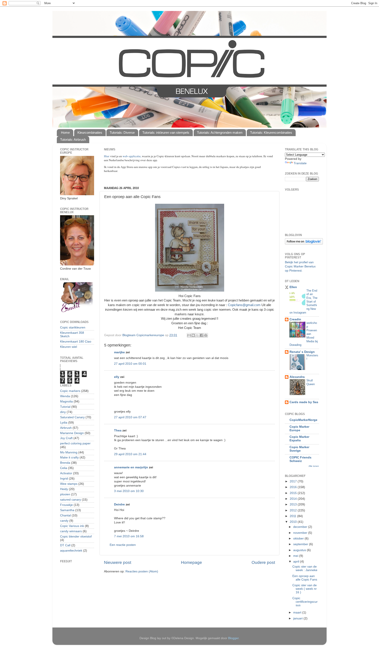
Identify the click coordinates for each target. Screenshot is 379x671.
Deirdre (119, 504)
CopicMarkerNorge (303, 420)
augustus (300, 550)
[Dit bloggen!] (193, 335)
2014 (294, 498)
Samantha (67, 510)
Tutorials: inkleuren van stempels (165, 132)
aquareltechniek (71, 550)
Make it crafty (69, 457)
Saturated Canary (72, 417)
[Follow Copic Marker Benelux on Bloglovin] (304, 243)
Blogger (233, 638)
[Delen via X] (197, 335)
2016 (294, 487)
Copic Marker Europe (299, 428)
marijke (119, 352)
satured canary (70, 499)
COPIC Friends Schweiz (300, 459)
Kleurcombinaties (89, 132)
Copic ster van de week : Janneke (304, 568)
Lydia (63, 422)
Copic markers (70, 391)
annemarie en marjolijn (131, 467)
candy (64, 520)
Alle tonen (314, 466)
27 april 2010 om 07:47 (130, 417)
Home (65, 132)
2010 (294, 521)
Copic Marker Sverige (299, 449)
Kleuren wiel (68, 346)
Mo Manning (68, 452)
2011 (293, 516)
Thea (118, 430)
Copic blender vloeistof (76, 536)
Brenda (65, 462)
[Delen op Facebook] (201, 335)
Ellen (293, 287)
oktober (299, 538)
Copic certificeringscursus (305, 602)
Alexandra (297, 377)
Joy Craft (66, 438)
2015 (294, 493)
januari (298, 618)
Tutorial (65, 406)
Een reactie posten (123, 545)
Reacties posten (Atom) (141, 571)
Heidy (64, 489)
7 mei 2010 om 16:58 (129, 536)
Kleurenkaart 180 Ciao (75, 341)
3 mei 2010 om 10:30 (129, 491)
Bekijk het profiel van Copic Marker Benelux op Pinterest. (300, 266)
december (300, 527)
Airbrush (66, 427)
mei (296, 555)
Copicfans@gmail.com (244, 305)
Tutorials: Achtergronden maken (219, 132)
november (300, 532)
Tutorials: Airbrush (73, 139)
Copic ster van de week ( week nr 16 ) (304, 589)
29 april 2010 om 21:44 (130, 454)
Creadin (295, 319)
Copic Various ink (72, 526)
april (296, 561)
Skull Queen (310, 382)
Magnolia (66, 401)
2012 (294, 510)
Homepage (191, 562)
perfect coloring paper (75, 443)
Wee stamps (68, 483)
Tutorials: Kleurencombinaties (271, 132)
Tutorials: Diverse (122, 132)
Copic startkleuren (72, 327)
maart (297, 612)
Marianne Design (72, 433)
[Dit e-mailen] (189, 335)
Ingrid (64, 478)
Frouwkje (66, 505)
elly (116, 377)
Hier (107, 156)
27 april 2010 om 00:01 (130, 363)
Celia (63, 468)
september (301, 544)
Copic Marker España (299, 438)
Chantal (65, 515)
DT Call (65, 545)
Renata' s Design (302, 352)
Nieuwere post (117, 562)
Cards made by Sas (304, 402)
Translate (300, 163)
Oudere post (263, 562)
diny (63, 412)
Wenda (65, 396)
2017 (294, 481)
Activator (66, 473)
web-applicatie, (132, 156)
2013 (294, 504)
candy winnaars (71, 531)
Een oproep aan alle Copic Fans (304, 577)
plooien (65, 494)
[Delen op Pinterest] (206, 335)
